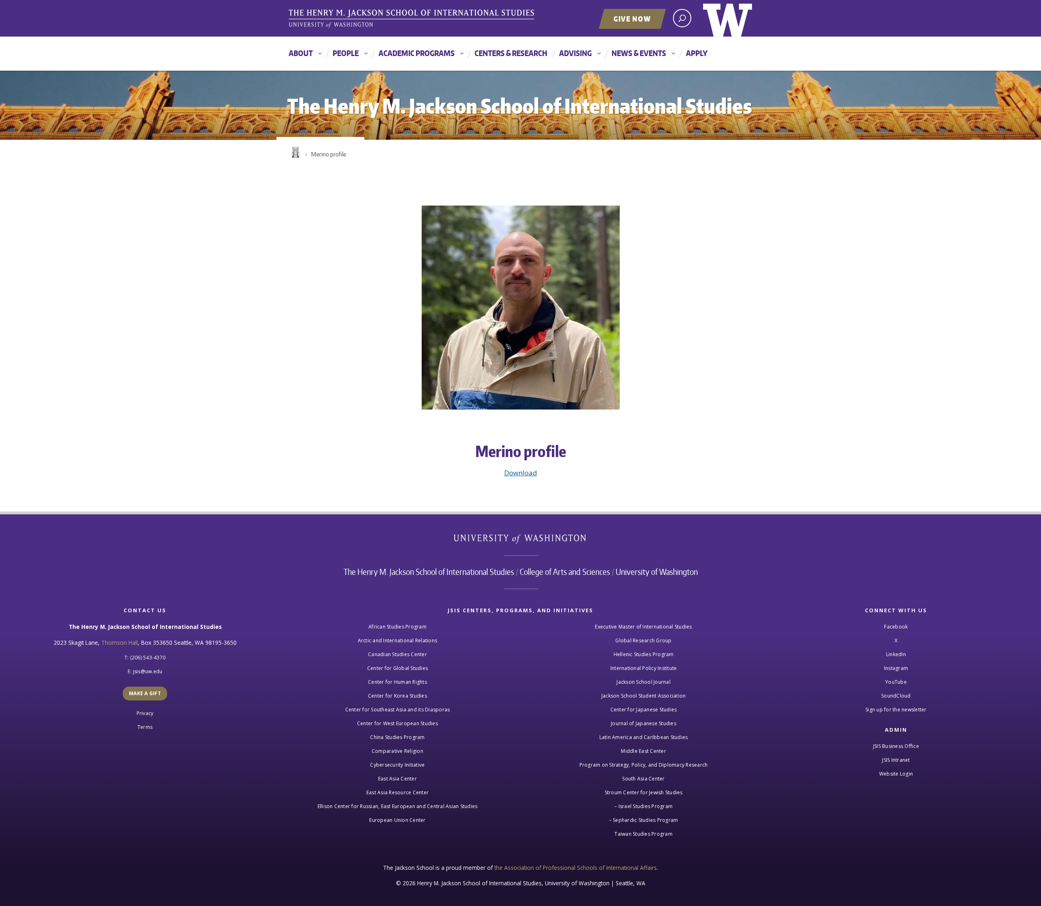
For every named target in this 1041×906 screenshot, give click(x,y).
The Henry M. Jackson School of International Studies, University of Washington (413, 19)
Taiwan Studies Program (643, 833)
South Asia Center (643, 778)
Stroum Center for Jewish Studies (644, 792)
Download (520, 472)
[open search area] (682, 18)
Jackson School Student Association (643, 695)
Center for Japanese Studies (643, 709)
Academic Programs (417, 53)
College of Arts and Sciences (565, 571)
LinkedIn (896, 654)
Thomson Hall (119, 642)
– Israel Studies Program (643, 806)
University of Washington (727, 18)
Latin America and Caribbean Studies (643, 737)
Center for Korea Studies (397, 695)
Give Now (632, 18)
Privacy (145, 713)
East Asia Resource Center (397, 792)
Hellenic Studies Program (644, 654)
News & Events (639, 53)
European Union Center (397, 820)
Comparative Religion (397, 751)
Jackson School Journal (643, 681)
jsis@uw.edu (148, 671)
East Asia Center (397, 778)
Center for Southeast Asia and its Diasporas (397, 709)
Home (295, 152)
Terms (144, 727)
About (301, 53)
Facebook (896, 626)
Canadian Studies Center (397, 654)
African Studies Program (397, 626)
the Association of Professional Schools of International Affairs (575, 867)
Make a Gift (145, 693)
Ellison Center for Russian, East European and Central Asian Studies (398, 806)
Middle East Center (643, 751)
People (346, 53)
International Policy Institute (643, 668)
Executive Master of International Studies (643, 626)
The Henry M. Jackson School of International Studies (429, 571)
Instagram (896, 668)
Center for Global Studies (397, 668)
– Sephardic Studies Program (643, 820)
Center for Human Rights (397, 681)
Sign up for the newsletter (896, 709)
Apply (697, 53)
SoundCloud (896, 695)
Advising (575, 53)
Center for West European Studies (397, 723)
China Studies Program (397, 737)
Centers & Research (511, 53)
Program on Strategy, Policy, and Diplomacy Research (643, 764)
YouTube (896, 681)
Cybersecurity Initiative (397, 764)
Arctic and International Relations (398, 640)
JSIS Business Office (896, 746)
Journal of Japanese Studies (643, 723)
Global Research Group (643, 640)
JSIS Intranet (896, 759)
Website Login (896, 773)
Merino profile (328, 154)
